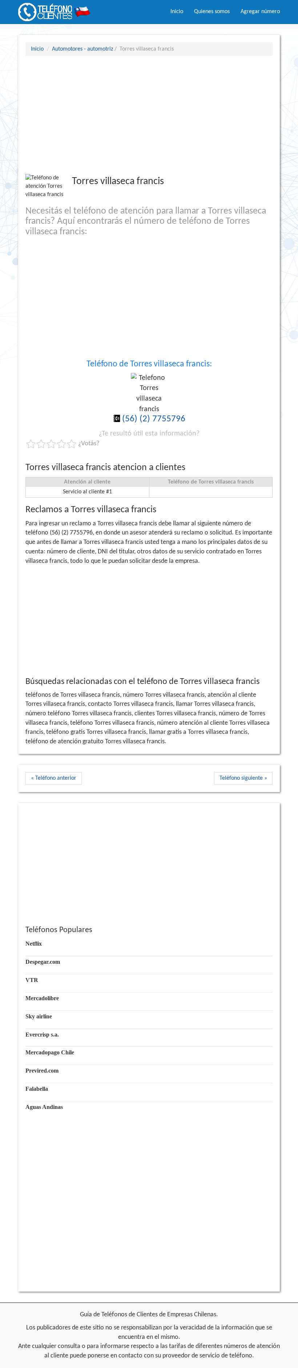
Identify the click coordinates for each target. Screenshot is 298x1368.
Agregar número (260, 12)
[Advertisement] (149, 115)
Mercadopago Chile (49, 1052)
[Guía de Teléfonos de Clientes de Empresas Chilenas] (54, 9)
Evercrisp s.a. (42, 1034)
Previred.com (42, 1070)
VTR (31, 980)
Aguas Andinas (44, 1107)
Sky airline (38, 1016)
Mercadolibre (42, 998)
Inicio (176, 12)
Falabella (36, 1089)
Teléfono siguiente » (243, 778)
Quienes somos (212, 12)
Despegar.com (42, 962)
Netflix (33, 944)
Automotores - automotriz (82, 49)
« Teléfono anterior (53, 778)
